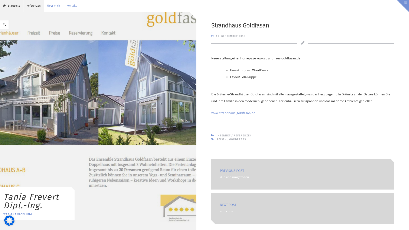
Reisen (222, 140)
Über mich (53, 6)
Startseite (14, 6)
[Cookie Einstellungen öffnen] (9, 225)
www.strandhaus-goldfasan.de (233, 113)
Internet (224, 136)
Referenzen (33, 6)
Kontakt (71, 6)
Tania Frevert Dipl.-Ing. (31, 201)
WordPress (237, 140)
